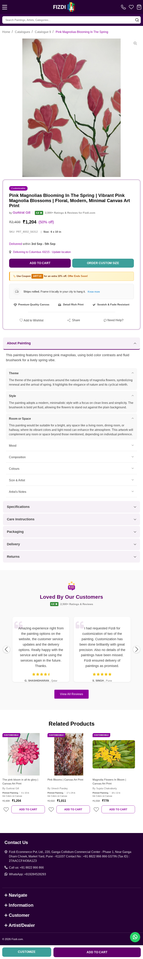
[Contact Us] (124, 7)
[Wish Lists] (131, 7)
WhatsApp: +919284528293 (27, 874)
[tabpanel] (23, 776)
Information (21, 905)
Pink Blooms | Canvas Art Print (65, 779)
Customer (19, 915)
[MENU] (4, 7)
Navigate (18, 895)
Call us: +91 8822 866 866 (26, 867)
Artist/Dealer (22, 925)
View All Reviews (71, 694)
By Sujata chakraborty (105, 788)
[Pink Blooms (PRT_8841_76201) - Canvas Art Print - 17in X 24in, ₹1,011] (68, 754)
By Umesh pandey (57, 788)
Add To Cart (28, 809)
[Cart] (139, 7)
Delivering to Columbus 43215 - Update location (42, 251)
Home (6, 31)
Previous (6, 649)
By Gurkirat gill (10, 788)
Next (136, 649)
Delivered (15, 243)
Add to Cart (40, 263)
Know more (94, 291)
